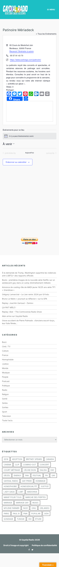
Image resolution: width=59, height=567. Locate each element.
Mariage (8, 502)
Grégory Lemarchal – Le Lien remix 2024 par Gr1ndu (25, 294)
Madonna (32, 492)
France (5, 355)
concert (44, 464)
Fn (46, 475)
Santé (4, 398)
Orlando (44, 508)
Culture (5, 351)
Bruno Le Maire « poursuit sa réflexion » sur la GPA (24, 299)
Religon (5, 394)
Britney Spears (34, 459)
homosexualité (29, 486)
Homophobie (7, 359)
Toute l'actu (7, 420)
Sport (4, 412)
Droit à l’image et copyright (16, 545)
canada (50, 459)
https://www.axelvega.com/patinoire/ (25, 59)
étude (38, 519)
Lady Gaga (9, 492)
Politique (6, 385)
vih (29, 519)
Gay (53, 475)
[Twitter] (31, 549)
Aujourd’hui (29, 153)
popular (35, 513)
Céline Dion (30, 470)
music (35, 502)
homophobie (10, 486)
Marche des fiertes (35, 497)
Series (5, 403)
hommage (40, 481)
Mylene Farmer (11, 508)
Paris (6, 513)
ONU (34, 508)
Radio (4, 390)
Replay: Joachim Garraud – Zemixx (17, 303)
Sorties (5, 407)
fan (27, 475)
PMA (25, 513)
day (52, 470)
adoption (17, 459)
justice (45, 486)
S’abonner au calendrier (16, 162)
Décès (7, 475)
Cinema (7, 464)
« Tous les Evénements (46, 34)
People (5, 377)
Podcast (5, 381)
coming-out (29, 464)
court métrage (12, 470)
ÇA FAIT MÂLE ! (9, 307)
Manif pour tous (13, 497)
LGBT (20, 492)
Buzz (4, 342)
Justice (5, 364)
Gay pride (27, 481)
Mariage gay (22, 502)
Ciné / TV (6, 346)
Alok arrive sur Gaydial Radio (15, 316)
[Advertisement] (29, 205)
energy (17, 475)
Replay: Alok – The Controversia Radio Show (22, 312)
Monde (5, 368)
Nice (25, 508)
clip (17, 464)
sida (46, 513)
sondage (8, 519)
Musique (6, 372)
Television (6, 416)
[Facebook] (28, 549)
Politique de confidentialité (44, 545)
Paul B (16, 513)
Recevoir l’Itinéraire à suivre (21, 51)
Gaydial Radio (11, 481)
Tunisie (20, 519)
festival (37, 475)
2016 (6, 459)
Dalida (43, 470)
